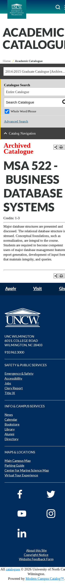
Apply (10, 288)
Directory (11, 439)
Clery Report (14, 388)
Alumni (9, 434)
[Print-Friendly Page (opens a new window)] (61, 147)
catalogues (13, 569)
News (9, 415)
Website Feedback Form (36, 559)
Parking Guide (14, 465)
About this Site (36, 550)
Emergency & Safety (19, 373)
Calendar (11, 419)
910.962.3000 (14, 352)
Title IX (10, 393)
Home (7, 61)
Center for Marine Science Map (27, 470)
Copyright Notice (36, 555)
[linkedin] (27, 533)
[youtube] (27, 513)
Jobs (8, 383)
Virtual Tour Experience (21, 475)
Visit (37, 288)
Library (10, 429)
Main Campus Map (18, 461)
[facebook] (27, 494)
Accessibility (13, 378)
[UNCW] (16, 9)
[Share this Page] (55, 147)
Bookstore (12, 424)
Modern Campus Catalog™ (45, 578)
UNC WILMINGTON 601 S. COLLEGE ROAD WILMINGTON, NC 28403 (23, 340)
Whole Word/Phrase (23, 111)
